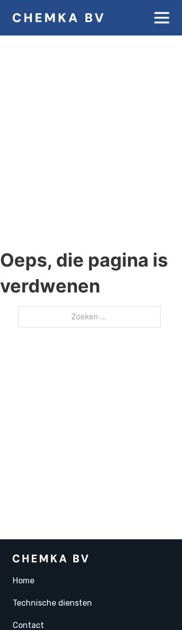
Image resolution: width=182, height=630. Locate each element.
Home (23, 580)
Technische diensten (52, 603)
